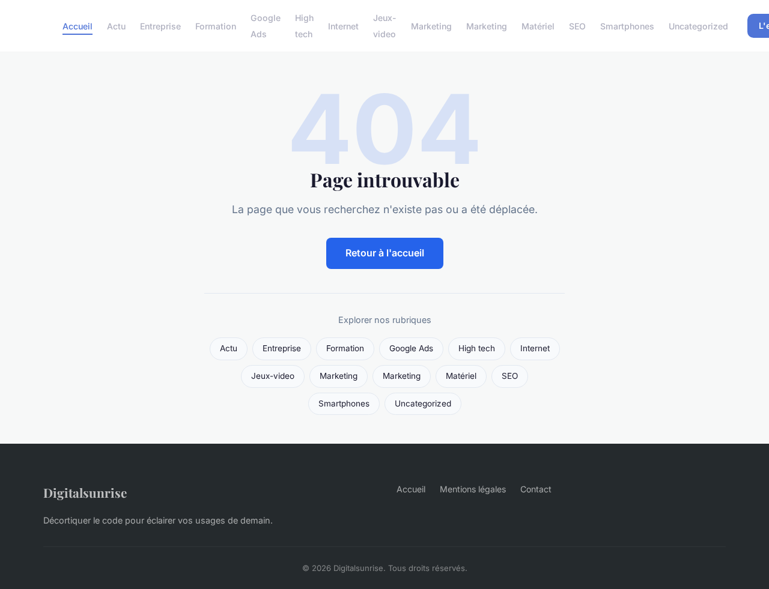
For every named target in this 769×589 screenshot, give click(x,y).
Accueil (77, 26)
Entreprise (160, 26)
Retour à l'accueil (384, 253)
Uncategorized (698, 26)
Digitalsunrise (85, 492)
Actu (116, 26)
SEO (577, 26)
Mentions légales (473, 489)
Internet (343, 26)
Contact (536, 489)
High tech (304, 26)
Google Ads (266, 26)
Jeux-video (385, 26)
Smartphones (627, 26)
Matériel (538, 26)
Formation (215, 26)
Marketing (431, 26)
